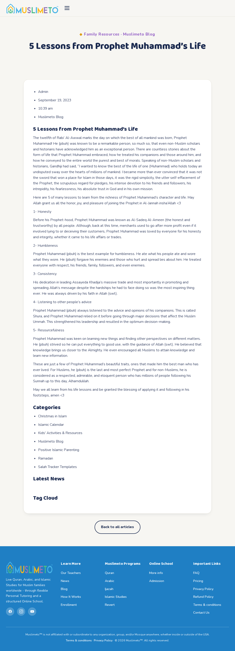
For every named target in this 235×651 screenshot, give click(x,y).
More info (156, 573)
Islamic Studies (116, 597)
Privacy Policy (203, 589)
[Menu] (67, 8)
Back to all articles (117, 526)
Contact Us (201, 612)
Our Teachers (71, 573)
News (65, 581)
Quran (109, 573)
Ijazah (109, 589)
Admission (156, 581)
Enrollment (69, 605)
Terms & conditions (207, 605)
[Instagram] (21, 611)
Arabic (109, 581)
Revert (110, 605)
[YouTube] (32, 611)
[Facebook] (10, 611)
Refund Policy (203, 597)
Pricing (198, 581)
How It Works (71, 597)
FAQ (196, 573)
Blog (64, 589)
